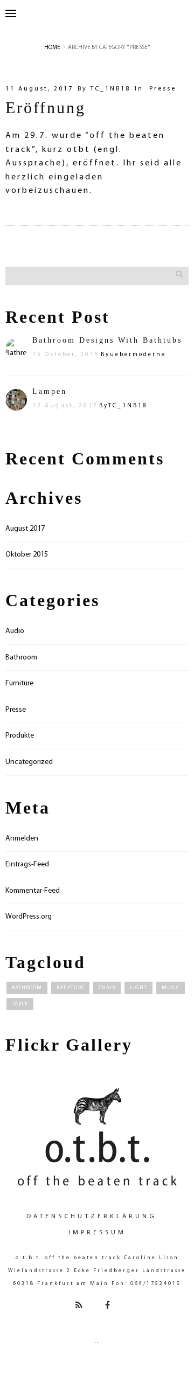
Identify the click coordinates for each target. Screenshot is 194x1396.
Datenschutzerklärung (91, 1216)
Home (52, 48)
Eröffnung (45, 107)
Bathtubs (70, 988)
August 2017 (25, 529)
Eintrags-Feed (27, 864)
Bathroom (21, 658)
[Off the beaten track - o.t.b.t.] (97, 1135)
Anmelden (21, 839)
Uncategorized (29, 762)
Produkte (19, 736)
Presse (162, 89)
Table (20, 1004)
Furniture (19, 683)
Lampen (49, 391)
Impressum (97, 1233)
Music (170, 988)
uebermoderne (138, 355)
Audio (14, 631)
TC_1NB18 (110, 89)
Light (138, 988)
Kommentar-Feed (32, 891)
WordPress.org (28, 917)
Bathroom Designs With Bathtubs (107, 340)
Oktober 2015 (26, 555)
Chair (107, 988)
